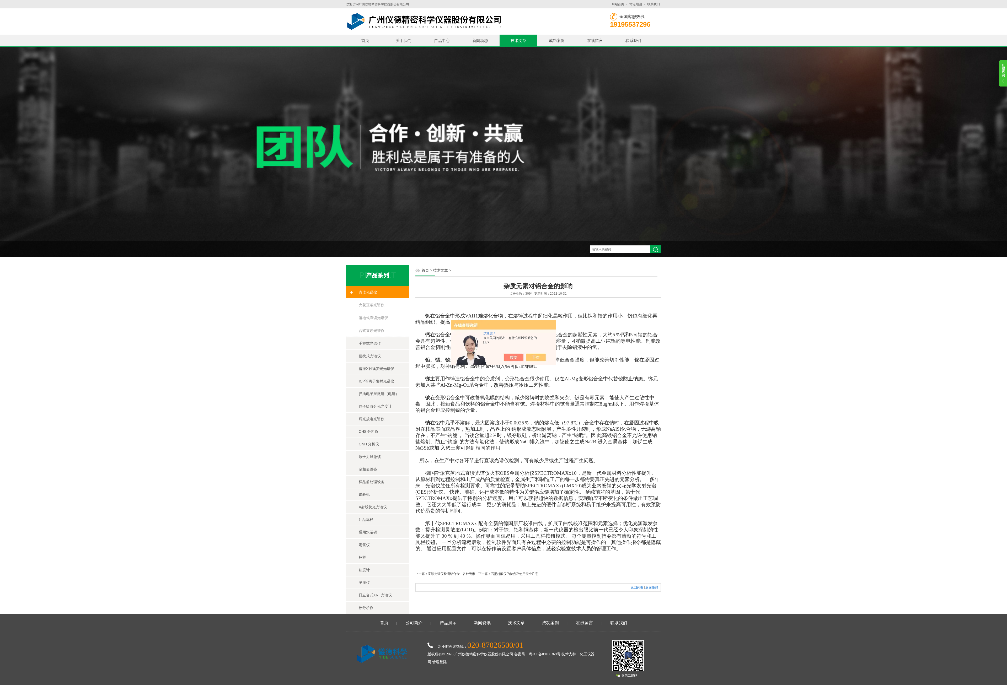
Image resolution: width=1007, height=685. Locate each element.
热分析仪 (366, 608)
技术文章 (518, 40)
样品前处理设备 (371, 482)
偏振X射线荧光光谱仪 (376, 368)
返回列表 (637, 587)
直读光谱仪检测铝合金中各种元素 (451, 574)
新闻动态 (480, 40)
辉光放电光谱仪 (371, 419)
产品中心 (442, 40)
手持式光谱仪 (370, 343)
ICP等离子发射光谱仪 (376, 381)
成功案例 (557, 40)
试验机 (364, 494)
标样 (362, 557)
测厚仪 (364, 582)
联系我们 (653, 4)
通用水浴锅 (368, 532)
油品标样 (366, 519)
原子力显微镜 (370, 457)
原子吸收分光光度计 (375, 406)
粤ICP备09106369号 (544, 654)
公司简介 (414, 623)
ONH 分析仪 (369, 444)
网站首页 (618, 4)
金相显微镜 (368, 469)
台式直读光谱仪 (371, 330)
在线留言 (595, 40)
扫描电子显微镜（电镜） (379, 394)
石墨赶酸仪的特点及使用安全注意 (514, 574)
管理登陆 (439, 662)
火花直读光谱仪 (371, 305)
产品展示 (448, 623)
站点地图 (635, 4)
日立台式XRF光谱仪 (375, 595)
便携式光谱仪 (370, 356)
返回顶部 (651, 587)
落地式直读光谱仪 (373, 318)
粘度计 (364, 570)
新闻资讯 (482, 623)
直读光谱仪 (368, 292)
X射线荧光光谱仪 (373, 507)
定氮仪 (364, 545)
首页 (365, 40)
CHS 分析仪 (368, 431)
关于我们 (403, 40)
